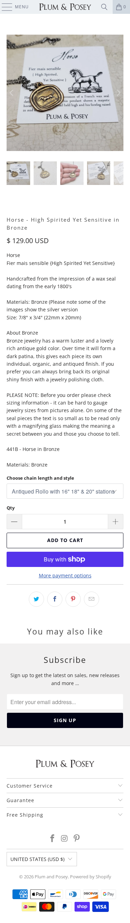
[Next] (118, 93)
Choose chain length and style (40, 478)
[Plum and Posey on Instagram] (65, 838)
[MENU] (3, 7)
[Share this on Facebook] (54, 599)
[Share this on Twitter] (36, 599)
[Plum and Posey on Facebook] (52, 838)
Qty (11, 508)
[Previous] (11, 93)
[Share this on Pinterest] (73, 599)
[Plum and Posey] (65, 7)
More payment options (65, 575)
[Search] (104, 7)
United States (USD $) (37, 859)
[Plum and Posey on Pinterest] (76, 838)
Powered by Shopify (90, 876)
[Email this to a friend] (91, 599)
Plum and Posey (51, 876)
